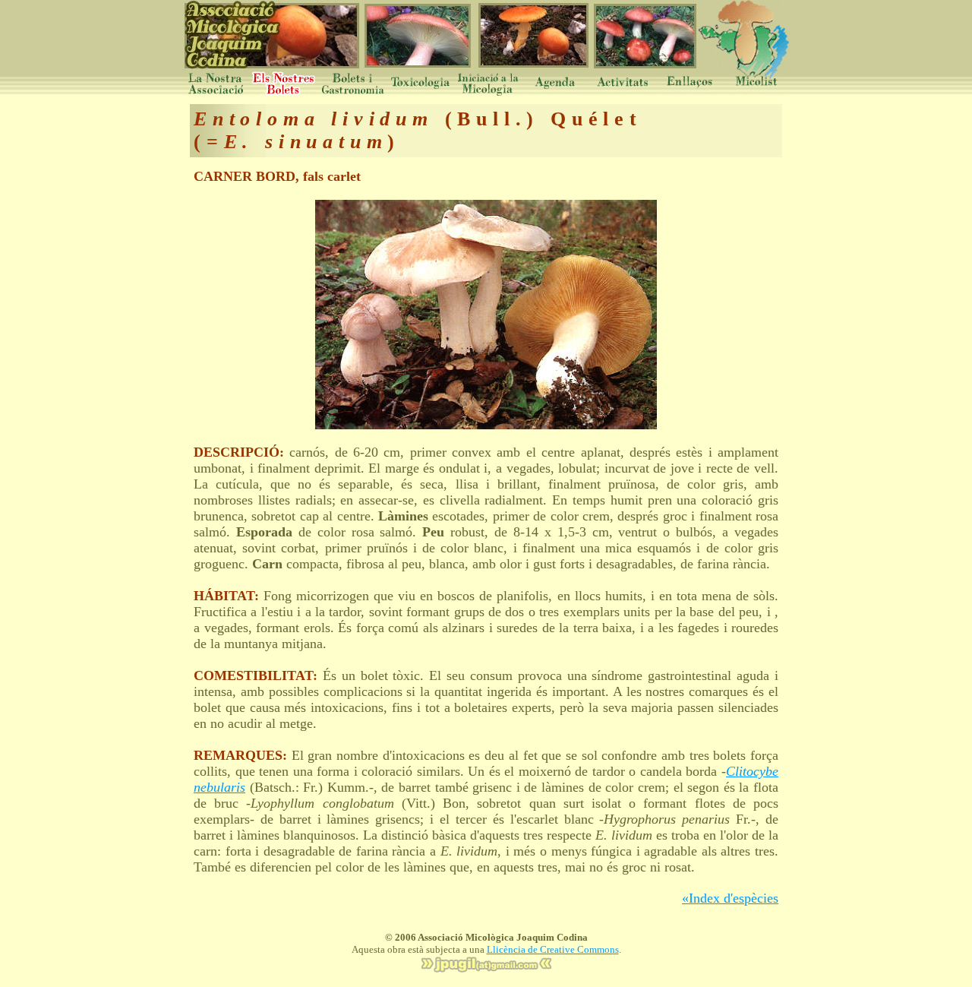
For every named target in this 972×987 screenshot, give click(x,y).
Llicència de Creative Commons (553, 949)
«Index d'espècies (730, 898)
